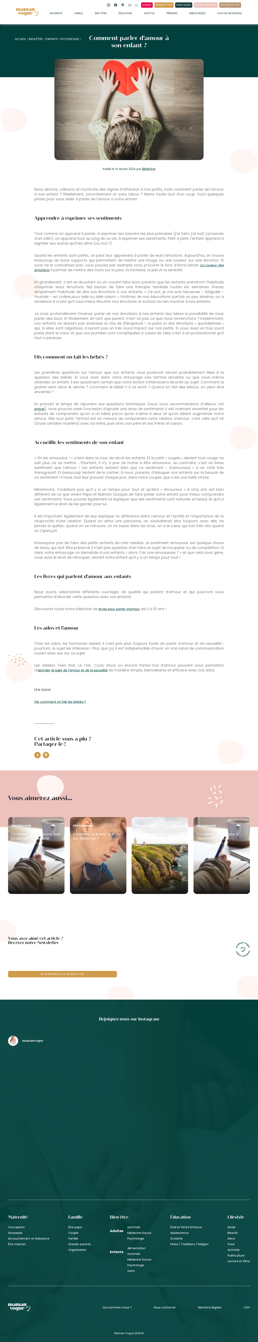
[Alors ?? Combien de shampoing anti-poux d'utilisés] (129, 1070)
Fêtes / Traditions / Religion (189, 1244)
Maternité (56, 13)
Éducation (125, 13)
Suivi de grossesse (229, 13)
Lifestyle (149, 13)
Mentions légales (210, 1307)
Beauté (233, 1233)
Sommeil (133, 1227)
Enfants (52, 39)
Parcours (183, 5)
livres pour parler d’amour (119, 609)
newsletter (164, 5)
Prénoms (172, 13)
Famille (78, 13)
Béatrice (148, 169)
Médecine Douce (139, 1233)
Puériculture (236, 1255)
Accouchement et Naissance (28, 1238)
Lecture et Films (239, 1261)
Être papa (75, 1227)
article (39, 409)
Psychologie (69, 39)
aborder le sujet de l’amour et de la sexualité (72, 670)
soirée (147, 5)
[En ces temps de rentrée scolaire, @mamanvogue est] (47, 1139)
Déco (231, 1238)
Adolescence (179, 1233)
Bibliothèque (197, 13)
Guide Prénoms (205, 5)
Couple (73, 1233)
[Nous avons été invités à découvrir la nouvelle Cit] (47, 1070)
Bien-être (101, 13)
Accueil (20, 39)
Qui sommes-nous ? (117, 1307)
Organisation (77, 1250)
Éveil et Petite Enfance (186, 1227)
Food (231, 1244)
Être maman (17, 1244)
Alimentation (136, 1248)
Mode (231, 1227)
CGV (247, 1307)
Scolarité (176, 1238)
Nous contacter (165, 1307)
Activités (234, 1250)
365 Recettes (230, 5)
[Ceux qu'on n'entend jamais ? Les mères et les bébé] (129, 1139)
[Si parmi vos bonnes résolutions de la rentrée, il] (210, 1070)
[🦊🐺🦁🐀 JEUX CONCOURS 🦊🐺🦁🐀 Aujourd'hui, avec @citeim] (210, 1139)
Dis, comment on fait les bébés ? (60, 701)
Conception (16, 1227)
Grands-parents (79, 1244)
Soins (131, 1271)
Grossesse (15, 1233)
